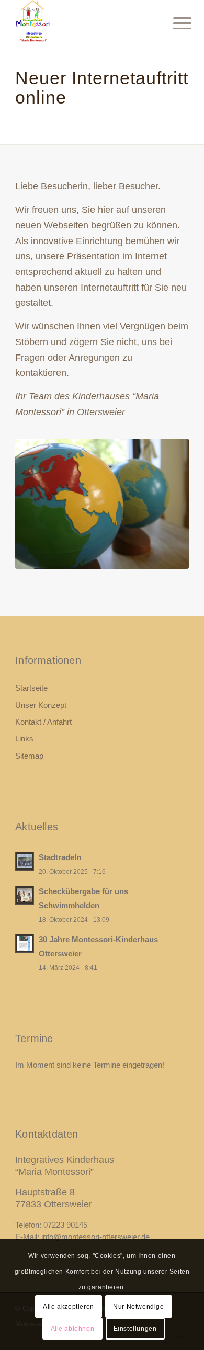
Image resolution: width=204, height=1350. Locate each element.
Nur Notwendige (138, 1306)
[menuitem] (174, 22)
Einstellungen (135, 1328)
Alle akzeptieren (68, 1306)
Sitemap (29, 755)
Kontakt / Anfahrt (43, 721)
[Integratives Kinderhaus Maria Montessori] (102, 504)
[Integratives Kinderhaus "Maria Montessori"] (84, 21)
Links (24, 738)
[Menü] (174, 22)
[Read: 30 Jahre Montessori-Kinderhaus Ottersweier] (24, 943)
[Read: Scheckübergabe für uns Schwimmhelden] (24, 895)
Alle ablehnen (73, 1328)
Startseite (31, 687)
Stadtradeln (60, 857)
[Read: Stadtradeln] (24, 861)
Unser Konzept (40, 705)
